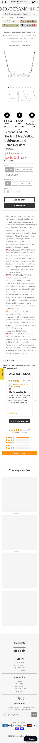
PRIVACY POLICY (19, 686)
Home (6, 32)
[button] (9, 153)
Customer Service (20, 647)
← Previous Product (13, 45)
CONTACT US (19, 663)
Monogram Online (19, 736)
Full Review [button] (12, 413)
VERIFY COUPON (19, 670)
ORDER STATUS (19, 665)
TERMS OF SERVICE (19, 689)
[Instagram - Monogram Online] (19, 650)
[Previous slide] (4, 400)
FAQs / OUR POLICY (19, 668)
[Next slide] (35, 400)
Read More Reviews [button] (19, 421)
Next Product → (27, 45)
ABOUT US (19, 684)
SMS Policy (19, 691)
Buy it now (19, 206)
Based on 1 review (10, 365)
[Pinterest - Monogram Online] (23, 650)
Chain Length (8, 179)
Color (6, 166)
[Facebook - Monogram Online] (15, 650)
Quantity (7, 188)
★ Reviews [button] (2, 373)
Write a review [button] (19, 453)
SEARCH (19, 681)
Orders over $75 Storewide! (19, 2)
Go (34, 715)
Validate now (19, 17)
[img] (13, 381)
